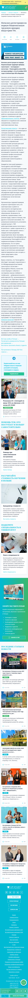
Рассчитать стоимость (9, 519)
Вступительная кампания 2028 (14, 932)
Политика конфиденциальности (14, 964)
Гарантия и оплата (14, 972)
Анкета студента (14, 927)
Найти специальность (9, 572)
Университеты (14, 917)
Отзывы (14, 935)
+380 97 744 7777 (14, 983)
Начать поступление (18, 996)
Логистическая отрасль (9, 128)
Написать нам (14, 909)
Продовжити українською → (10, 3)
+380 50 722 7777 (14, 985)
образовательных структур (10, 118)
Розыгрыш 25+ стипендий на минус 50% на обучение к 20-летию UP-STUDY (14, 403)
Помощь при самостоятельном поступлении (9, 454)
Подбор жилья (14, 954)
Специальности (14, 920)
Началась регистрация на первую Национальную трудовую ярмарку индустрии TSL (13, 14)
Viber (11, 987)
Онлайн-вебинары (14, 957)
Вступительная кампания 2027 (14, 930)
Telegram (15, 987)
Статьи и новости (13, 12)
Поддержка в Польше (14, 959)
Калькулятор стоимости (12, 506)
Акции (14, 915)
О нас (14, 944)
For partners (14, 905)
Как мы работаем (14, 942)
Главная (3, 12)
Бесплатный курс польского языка (14, 947)
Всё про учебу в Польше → (10, 339)
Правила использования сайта (14, 962)
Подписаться (14, 374)
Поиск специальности (11, 555)
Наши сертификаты (14, 967)
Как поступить (14, 940)
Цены (14, 922)
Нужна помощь (7, 470)
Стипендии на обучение (14, 952)
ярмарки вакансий (7, 320)
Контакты (14, 925)
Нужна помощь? (14, 901)
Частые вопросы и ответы (14, 969)
